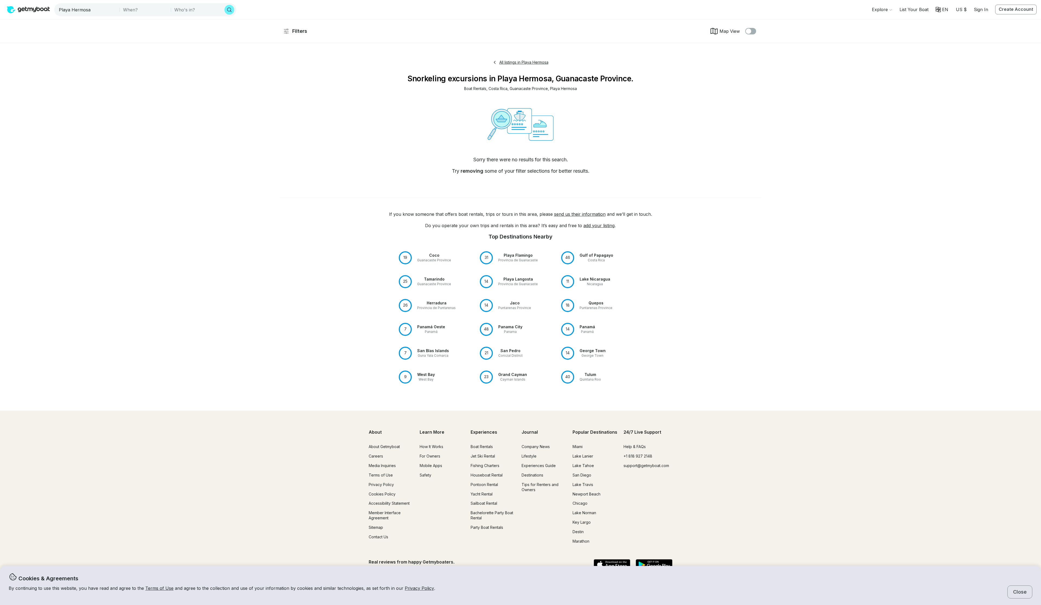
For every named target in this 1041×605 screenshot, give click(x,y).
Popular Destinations (595, 432)
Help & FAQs (635, 446)
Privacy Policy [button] (419, 588)
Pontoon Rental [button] (484, 484)
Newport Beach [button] (586, 494)
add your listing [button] (599, 225)
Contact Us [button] (378, 537)
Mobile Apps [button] (431, 465)
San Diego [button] (582, 475)
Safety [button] (425, 475)
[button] (913, 9)
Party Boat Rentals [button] (487, 527)
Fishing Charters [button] (485, 465)
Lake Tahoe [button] (583, 465)
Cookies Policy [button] (382, 494)
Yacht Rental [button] (482, 494)
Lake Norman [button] (584, 512)
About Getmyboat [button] (384, 446)
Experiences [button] (484, 432)
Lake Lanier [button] (583, 456)
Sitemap (376, 527)
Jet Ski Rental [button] (483, 456)
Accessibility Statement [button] (389, 503)
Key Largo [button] (582, 522)
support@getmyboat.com (646, 465)
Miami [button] (578, 446)
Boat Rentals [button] (482, 446)
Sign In (981, 9)
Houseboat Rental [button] (487, 475)
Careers (376, 456)
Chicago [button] (580, 503)
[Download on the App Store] (612, 565)
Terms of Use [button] (159, 588)
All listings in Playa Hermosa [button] (523, 62)
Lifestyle (529, 456)
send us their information (580, 214)
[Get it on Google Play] (654, 565)
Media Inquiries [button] (382, 465)
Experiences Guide (539, 465)
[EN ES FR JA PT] (942, 9)
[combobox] (87, 10)
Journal (530, 432)
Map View (729, 31)
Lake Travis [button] (583, 484)
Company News (536, 446)
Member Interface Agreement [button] (385, 515)
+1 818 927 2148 (638, 456)
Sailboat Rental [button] (484, 503)
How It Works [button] (431, 446)
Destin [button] (578, 531)
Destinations (532, 475)
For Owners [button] (430, 456)
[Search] (229, 10)
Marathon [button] (581, 541)
